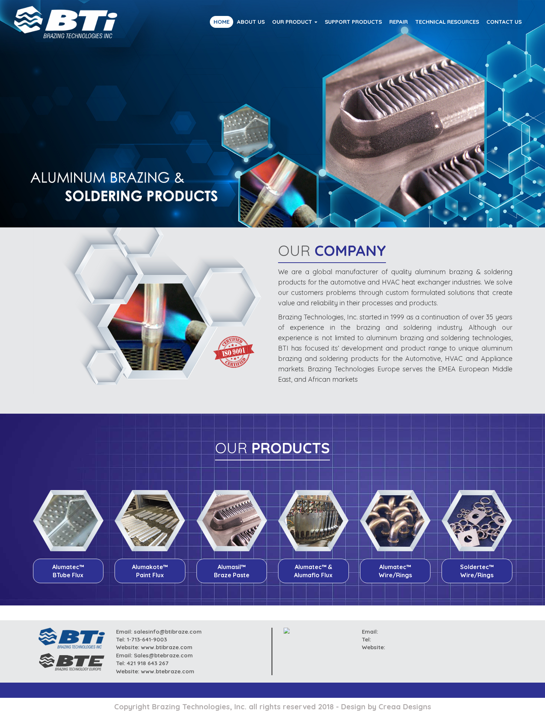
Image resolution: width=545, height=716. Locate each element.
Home (221, 21)
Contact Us (504, 21)
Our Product (293, 21)
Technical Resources (447, 21)
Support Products (353, 21)
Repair (398, 21)
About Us (251, 21)
